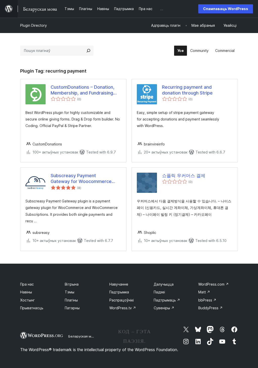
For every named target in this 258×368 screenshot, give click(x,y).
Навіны (26, 292)
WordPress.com (213, 284)
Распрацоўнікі (121, 300)
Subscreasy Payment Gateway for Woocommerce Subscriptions (81, 179)
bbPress (207, 300)
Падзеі (159, 292)
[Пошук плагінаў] (88, 51)
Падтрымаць (167, 300)
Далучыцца (164, 284)
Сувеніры (164, 308)
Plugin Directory (33, 25)
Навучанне (118, 284)
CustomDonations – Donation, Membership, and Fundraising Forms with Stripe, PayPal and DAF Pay (82, 90)
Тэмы (69, 292)
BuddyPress (210, 308)
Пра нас (27, 284)
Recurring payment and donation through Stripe (187, 90)
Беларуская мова (82, 336)
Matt (204, 292)
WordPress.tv (122, 308)
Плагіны (71, 300)
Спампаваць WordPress (225, 9)
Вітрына (72, 284)
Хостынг (27, 300)
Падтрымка (119, 292)
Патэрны (72, 308)
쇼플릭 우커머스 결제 (183, 175)
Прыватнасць (31, 308)
